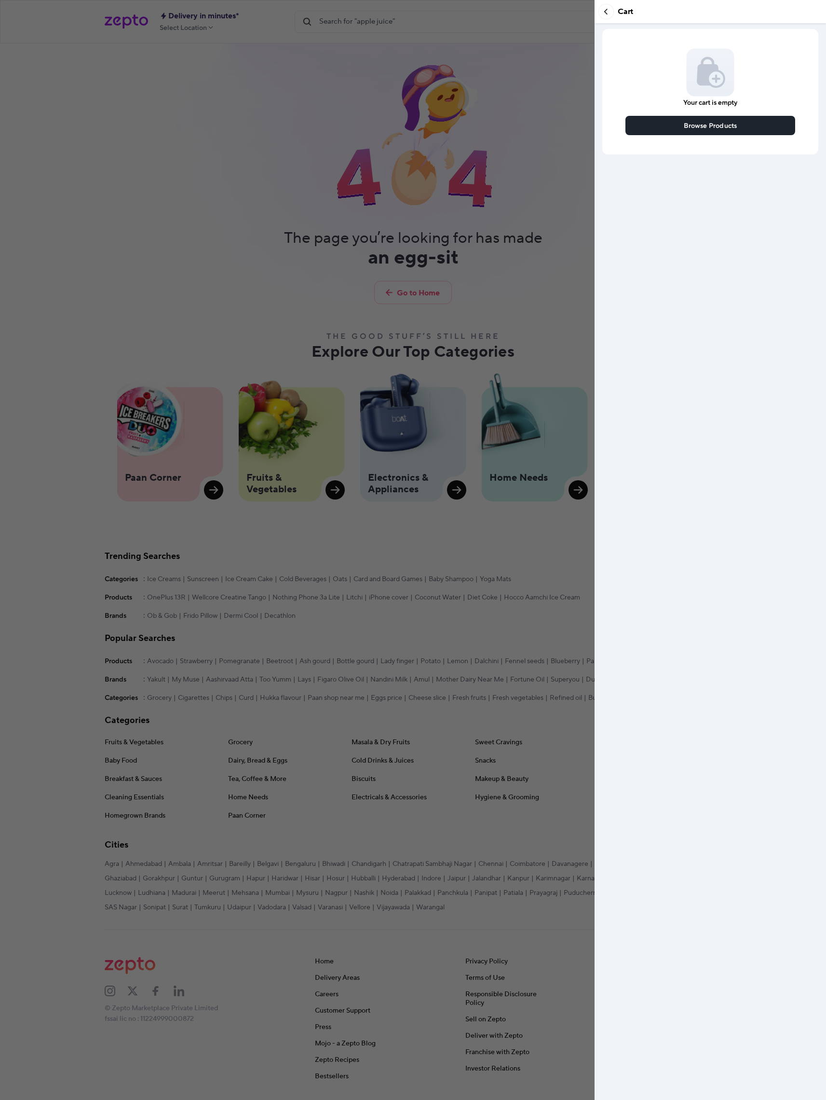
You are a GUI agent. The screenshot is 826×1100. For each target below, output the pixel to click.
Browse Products (710, 125)
